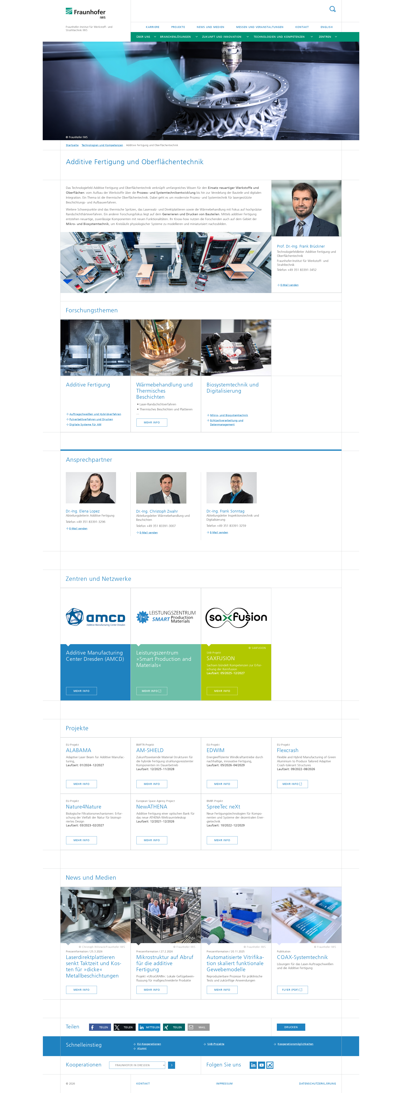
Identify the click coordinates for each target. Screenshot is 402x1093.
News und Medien (210, 27)
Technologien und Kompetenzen (279, 36)
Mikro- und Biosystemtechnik (229, 415)
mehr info (222, 784)
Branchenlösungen (175, 36)
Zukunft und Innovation (222, 36)
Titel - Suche (332, 9)
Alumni (142, 1048)
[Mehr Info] (95, 617)
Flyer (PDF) (290, 989)
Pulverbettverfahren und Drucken (91, 419)
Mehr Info (152, 422)
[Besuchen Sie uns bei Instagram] (269, 1065)
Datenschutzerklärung (317, 1083)
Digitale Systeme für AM (85, 424)
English (327, 27)
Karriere (152, 27)
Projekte (178, 27)
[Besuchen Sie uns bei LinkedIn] (253, 1065)
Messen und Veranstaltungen (260, 27)
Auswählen (171, 1065)
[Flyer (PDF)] (307, 916)
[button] (100, 1027)
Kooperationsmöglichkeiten (295, 1044)
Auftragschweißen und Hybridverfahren (95, 414)
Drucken (291, 1027)
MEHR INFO (152, 784)
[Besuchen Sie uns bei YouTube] (261, 1065)
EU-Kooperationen (149, 1044)
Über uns (143, 36)
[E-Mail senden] (307, 208)
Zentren (325, 36)
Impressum (224, 1083)
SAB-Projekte (215, 1044)
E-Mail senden (289, 285)
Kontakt (302, 27)
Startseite (72, 145)
